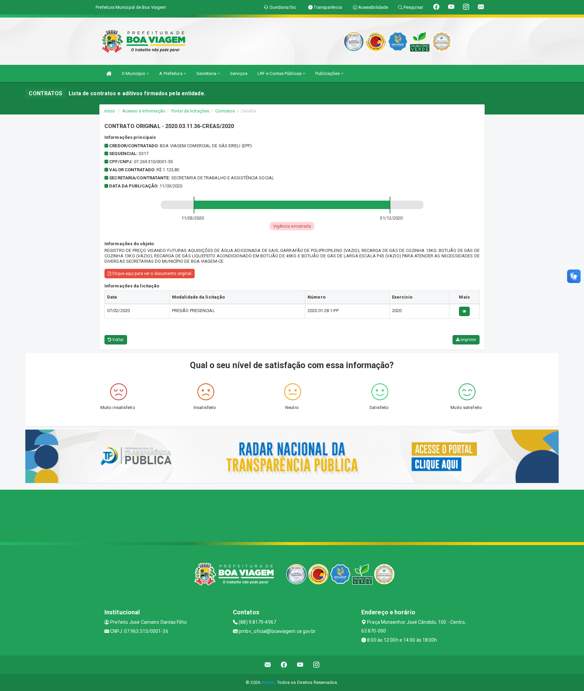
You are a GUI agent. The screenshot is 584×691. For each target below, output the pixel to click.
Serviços (238, 73)
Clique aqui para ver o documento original (151, 273)
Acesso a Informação (143, 110)
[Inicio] (109, 73)
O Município (134, 73)
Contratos (225, 110)
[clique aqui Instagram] (316, 665)
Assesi (268, 682)
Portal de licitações (190, 110)
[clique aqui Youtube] (300, 665)
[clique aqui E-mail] (268, 665)
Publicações (328, 73)
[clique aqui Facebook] (284, 665)
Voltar (117, 339)
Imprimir (468, 339)
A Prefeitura (171, 73)
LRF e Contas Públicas (280, 73)
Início (109, 110)
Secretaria (206, 73)
